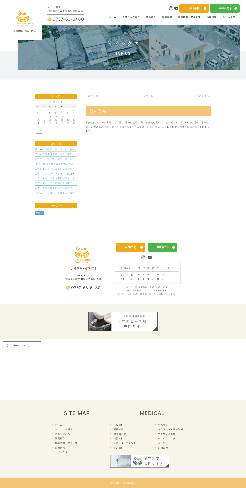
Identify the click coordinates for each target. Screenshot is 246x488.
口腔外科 (118, 438)
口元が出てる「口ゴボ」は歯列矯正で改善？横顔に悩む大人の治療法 (73, 168)
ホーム (58, 424)
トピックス (61, 452)
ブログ (39, 212)
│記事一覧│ (148, 96)
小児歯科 (118, 447)
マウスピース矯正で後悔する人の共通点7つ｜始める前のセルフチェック (75, 192)
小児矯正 (163, 424)
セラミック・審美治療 (170, 429)
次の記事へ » (204, 96)
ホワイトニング (166, 438)
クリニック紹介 (64, 429)
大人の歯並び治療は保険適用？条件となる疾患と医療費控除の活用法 (73, 178)
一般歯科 (118, 424)
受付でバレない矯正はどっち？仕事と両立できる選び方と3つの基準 (73, 159)
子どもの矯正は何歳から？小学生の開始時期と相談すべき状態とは (72, 154)
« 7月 (39, 131)
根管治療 (118, 429)
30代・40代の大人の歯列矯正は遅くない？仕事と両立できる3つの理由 (75, 163)
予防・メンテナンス (124, 443)
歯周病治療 (119, 434)
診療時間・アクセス (66, 443)
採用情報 (60, 447)
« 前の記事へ (93, 96)
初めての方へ (62, 434)
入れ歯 (161, 443)
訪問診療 (163, 447)
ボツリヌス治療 (166, 434)
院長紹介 (60, 438)
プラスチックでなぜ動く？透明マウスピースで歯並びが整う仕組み (72, 183)
